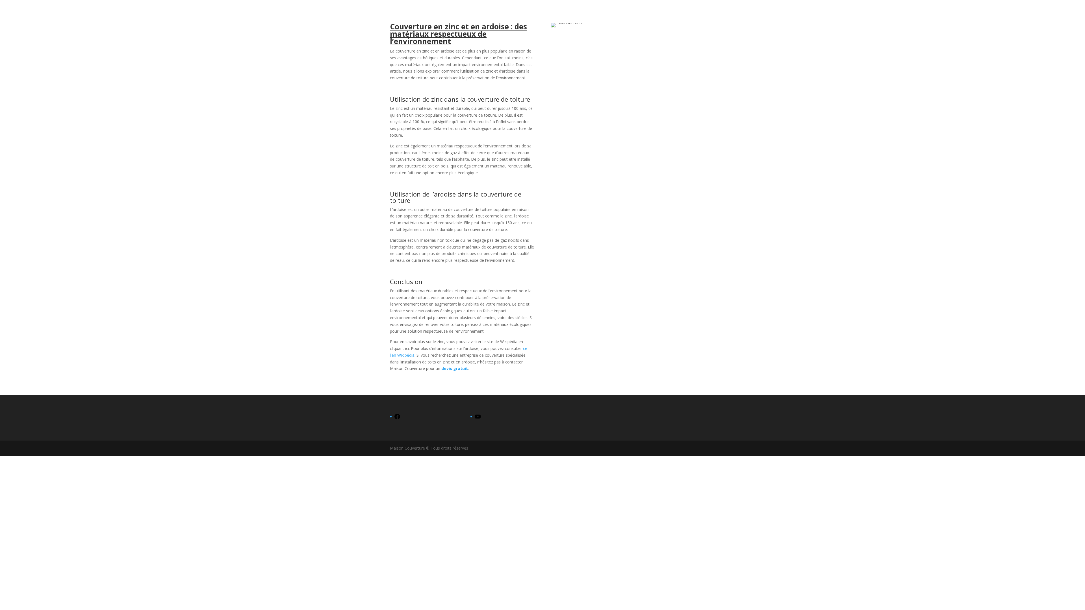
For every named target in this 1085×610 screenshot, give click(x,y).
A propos (1056, 11)
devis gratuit (454, 368)
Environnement (1025, 11)
